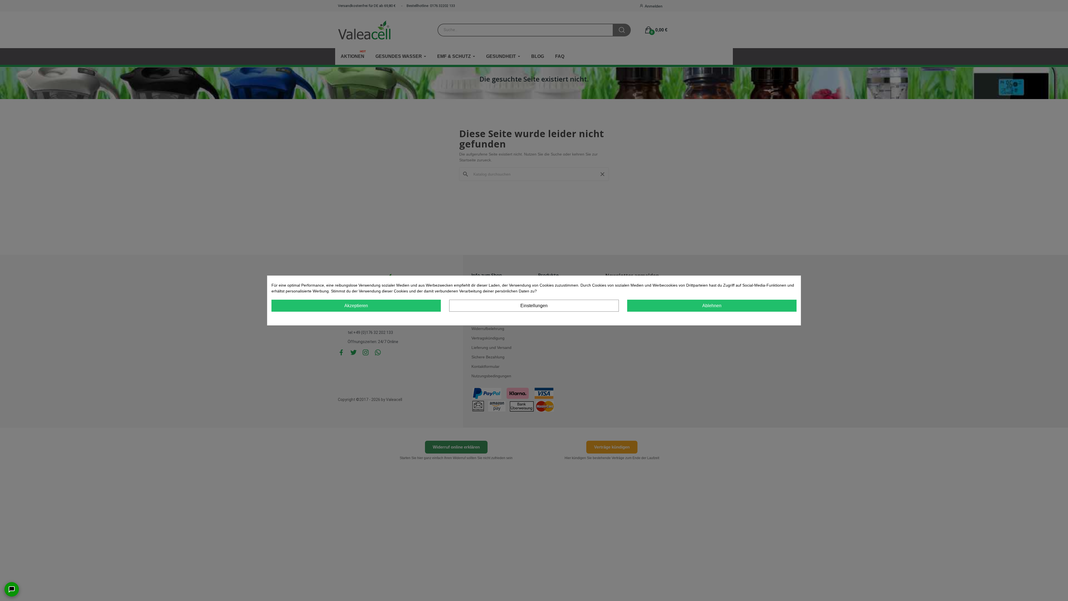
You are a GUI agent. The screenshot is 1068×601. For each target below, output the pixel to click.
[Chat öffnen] (11, 589)
